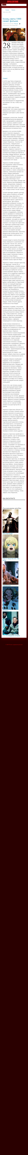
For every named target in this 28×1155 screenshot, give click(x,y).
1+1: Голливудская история (11, 635)
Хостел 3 (5, 610)
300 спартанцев (7, 533)
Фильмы (16, 23)
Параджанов (7, 585)
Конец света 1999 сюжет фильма (12, 19)
